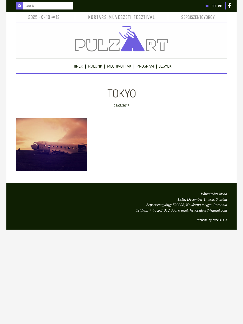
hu (207, 6)
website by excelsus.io (212, 220)
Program (145, 66)
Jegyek (165, 66)
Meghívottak (119, 66)
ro (213, 6)
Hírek (77, 66)
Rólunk (95, 66)
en (220, 6)
